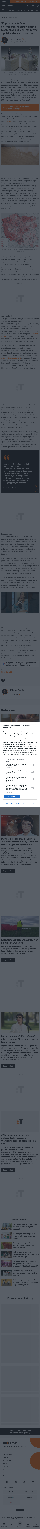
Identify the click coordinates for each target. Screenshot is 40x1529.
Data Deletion (9, 803)
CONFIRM (12, 796)
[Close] (36, 726)
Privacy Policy (31, 803)
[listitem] (20, 760)
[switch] (32, 765)
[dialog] (20, 764)
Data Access (20, 803)
